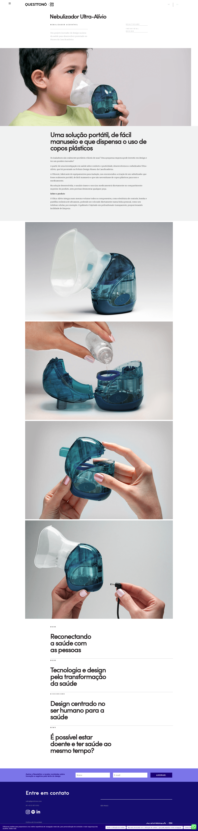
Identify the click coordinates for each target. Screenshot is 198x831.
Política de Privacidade (34, 822)
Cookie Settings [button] (189, 827)
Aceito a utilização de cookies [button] (116, 827)
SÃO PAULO (104, 806)
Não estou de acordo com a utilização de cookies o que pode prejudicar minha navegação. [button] (155, 827)
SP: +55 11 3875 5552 (32, 805)
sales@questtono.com (34, 801)
